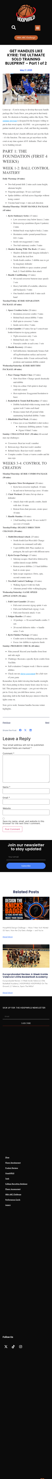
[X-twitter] (6, 1346)
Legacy (8, 1205)
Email (6, 798)
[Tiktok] (13, 1346)
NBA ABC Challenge (13, 1194)
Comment (8, 753)
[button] (37, 28)
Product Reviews (11, 1168)
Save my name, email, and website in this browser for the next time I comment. (23, 822)
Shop (7, 1157)
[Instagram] (20, 1346)
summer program (10, 120)
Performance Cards (12, 1199)
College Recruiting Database (16, 1184)
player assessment (28, 673)
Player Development (13, 1162)
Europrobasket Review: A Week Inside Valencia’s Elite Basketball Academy (25, 975)
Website (7, 808)
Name (6, 787)
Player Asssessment (13, 1189)
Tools (7, 1178)
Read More (8, 937)
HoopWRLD (9, 1173)
